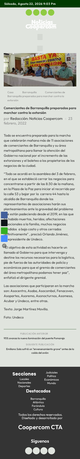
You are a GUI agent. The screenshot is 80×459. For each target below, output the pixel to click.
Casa (10, 92)
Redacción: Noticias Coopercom (36, 118)
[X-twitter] (36, 12)
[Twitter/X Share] (4, 223)
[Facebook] (29, 12)
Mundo (51, 383)
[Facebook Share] (4, 215)
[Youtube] (44, 12)
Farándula (38, 406)
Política (51, 376)
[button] (40, 37)
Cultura (38, 409)
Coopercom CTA (40, 427)
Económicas (51, 379)
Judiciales (51, 372)
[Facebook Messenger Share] (4, 238)
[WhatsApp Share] (4, 230)
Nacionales (24, 382)
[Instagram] (51, 12)
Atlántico (38, 402)
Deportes (24, 386)
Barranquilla (29, 92)
